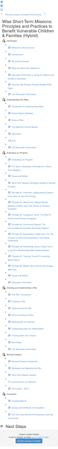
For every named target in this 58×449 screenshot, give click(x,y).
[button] (1, 2)
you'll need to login (40, 437)
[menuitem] (1, 6)
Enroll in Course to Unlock (29, 440)
